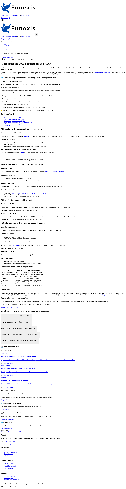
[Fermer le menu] (36, 34)
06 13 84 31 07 (7, 444)
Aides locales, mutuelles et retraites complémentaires (18, 122)
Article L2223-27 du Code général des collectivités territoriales (29, 193)
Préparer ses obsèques (10, 469)
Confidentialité (14, 431)
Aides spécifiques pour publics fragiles (14, 121)
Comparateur (8, 15)
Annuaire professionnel (10, 452)
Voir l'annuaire (5, 409)
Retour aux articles (8, 57)
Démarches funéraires (10, 466)
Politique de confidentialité (11, 479)
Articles (6, 49)
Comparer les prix (5, 18)
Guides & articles (8, 454)
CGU (19, 431)
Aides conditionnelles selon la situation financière (17, 119)
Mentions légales (5, 431)
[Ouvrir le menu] (2, 20)
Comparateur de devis (10, 451)
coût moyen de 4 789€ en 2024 (102, 72)
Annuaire (14, 15)
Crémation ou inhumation (11, 465)
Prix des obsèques (9, 463)
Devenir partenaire (26, 15)
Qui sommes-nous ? (9, 476)
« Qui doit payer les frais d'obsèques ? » (98, 295)
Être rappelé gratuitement (7, 419)
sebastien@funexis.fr (10, 441)
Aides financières (8, 468)
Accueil (3, 15)
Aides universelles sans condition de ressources (17, 118)
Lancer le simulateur (6, 428)
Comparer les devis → (7, 400)
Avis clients (7, 455)
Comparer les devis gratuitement (9, 307)
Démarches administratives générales (14, 124)
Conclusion (7, 125)
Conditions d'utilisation (10, 481)
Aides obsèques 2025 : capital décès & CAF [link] (16, 53)
